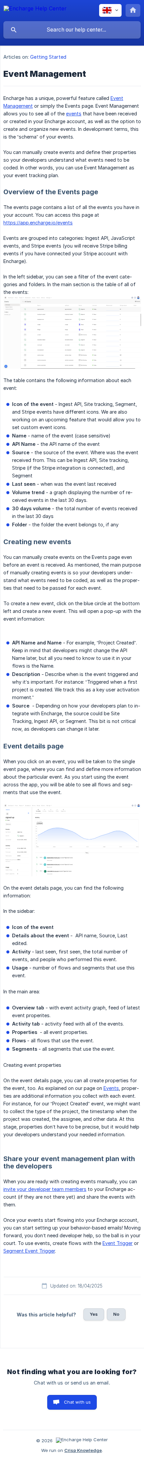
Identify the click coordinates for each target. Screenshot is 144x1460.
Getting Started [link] (48, 57)
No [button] (116, 1314)
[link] (72, 332)
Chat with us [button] (77, 1402)
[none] (35, 9)
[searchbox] (72, 30)
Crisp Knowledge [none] (83, 1450)
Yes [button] (94, 1314)
